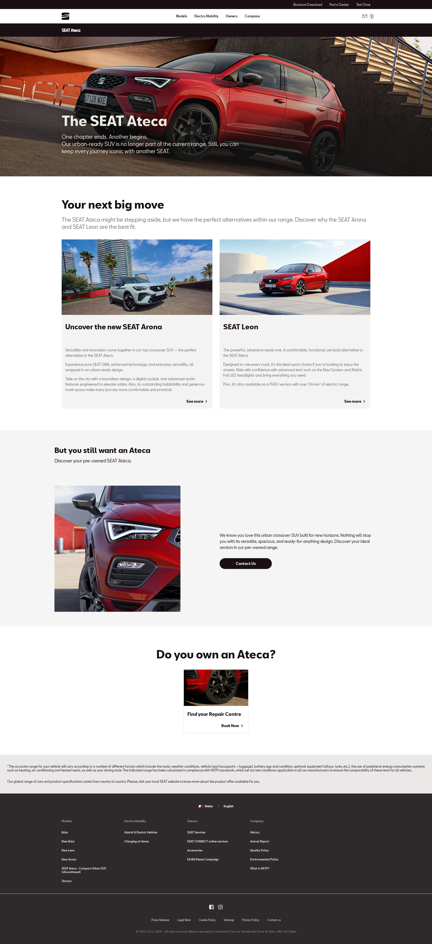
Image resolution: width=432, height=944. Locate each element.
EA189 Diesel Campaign (203, 859)
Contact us (274, 919)
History (255, 832)
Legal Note (184, 919)
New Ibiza (68, 841)
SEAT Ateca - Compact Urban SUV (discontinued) (84, 870)
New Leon (68, 850)
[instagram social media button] (220, 907)
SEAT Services (196, 832)
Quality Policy (259, 850)
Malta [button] (209, 806)
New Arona (69, 859)
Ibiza (65, 832)
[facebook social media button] (211, 907)
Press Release (160, 919)
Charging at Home (136, 841)
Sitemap (229, 919)
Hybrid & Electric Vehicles (141, 832)
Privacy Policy (250, 919)
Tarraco (67, 881)
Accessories (194, 850)
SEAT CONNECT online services (207, 841)
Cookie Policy (207, 919)
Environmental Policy (264, 859)
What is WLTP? (260, 868)
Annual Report (259, 841)
